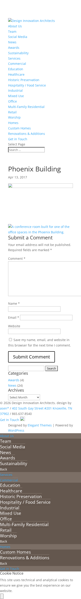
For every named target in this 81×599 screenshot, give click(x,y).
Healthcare (16, 74)
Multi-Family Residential (26, 107)
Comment (16, 258)
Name (14, 303)
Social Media (17, 37)
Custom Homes (19, 128)
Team (12, 31)
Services (14, 58)
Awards (13, 47)
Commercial (17, 63)
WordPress (16, 430)
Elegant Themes (40, 425)
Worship (14, 117)
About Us (15, 26)
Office (12, 101)
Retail (12, 112)
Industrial (15, 90)
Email (13, 317)
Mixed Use (16, 96)
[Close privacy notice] (2, 596)
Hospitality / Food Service (27, 85)
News (12, 42)
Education (15, 69)
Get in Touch (17, 139)
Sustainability (18, 53)
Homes (13, 123)
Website (14, 326)
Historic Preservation (23, 80)
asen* (4, 408)
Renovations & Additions (26, 133)
